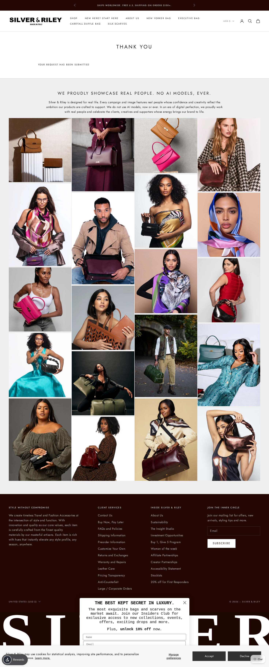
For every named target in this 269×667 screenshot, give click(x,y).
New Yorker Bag (159, 18)
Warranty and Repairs (112, 562)
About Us (132, 18)
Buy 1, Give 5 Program (166, 542)
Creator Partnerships (164, 562)
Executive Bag (189, 18)
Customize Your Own (111, 549)
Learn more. (42, 658)
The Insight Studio (162, 529)
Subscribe (221, 543)
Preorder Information (111, 542)
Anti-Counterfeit (108, 582)
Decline (244, 656)
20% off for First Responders (169, 582)
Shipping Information (112, 535)
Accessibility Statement (166, 569)
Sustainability (159, 522)
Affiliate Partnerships (164, 555)
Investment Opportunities (167, 535)
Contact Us (105, 515)
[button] (7, 659)
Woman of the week (164, 549)
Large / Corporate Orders (115, 588)
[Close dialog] (185, 602)
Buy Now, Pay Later (111, 522)
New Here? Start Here (101, 18)
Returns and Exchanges (113, 555)
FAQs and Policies (110, 529)
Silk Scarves (117, 23)
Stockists (156, 575)
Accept (209, 656)
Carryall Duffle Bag (85, 23)
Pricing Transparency (111, 575)
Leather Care (106, 569)
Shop (74, 18)
